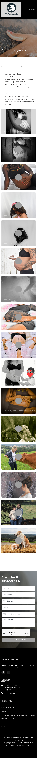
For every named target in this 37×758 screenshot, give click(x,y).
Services (4, 712)
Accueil (4, 46)
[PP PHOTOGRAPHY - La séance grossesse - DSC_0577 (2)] (18, 205)
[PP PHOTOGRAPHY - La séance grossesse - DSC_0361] (18, 261)
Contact (4, 726)
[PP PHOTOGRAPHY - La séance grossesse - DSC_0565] (18, 512)
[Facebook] (3, 672)
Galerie (3, 722)
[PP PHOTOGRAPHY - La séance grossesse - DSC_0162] (18, 317)
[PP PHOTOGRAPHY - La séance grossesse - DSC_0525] (18, 540)
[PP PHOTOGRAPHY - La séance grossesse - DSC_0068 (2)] (18, 289)
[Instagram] (8, 672)
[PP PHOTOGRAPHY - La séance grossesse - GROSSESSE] (18, 177)
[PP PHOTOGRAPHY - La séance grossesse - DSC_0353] (18, 456)
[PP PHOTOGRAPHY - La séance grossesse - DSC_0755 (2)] (18, 233)
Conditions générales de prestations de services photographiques (18, 717)
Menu (33, 9)
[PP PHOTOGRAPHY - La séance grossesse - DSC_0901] (18, 484)
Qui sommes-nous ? (8, 707)
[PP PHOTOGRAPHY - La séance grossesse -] (18, 149)
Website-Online (25, 745)
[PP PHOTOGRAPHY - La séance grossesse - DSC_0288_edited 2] (18, 428)
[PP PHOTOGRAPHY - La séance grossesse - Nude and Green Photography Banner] (18, 121)
